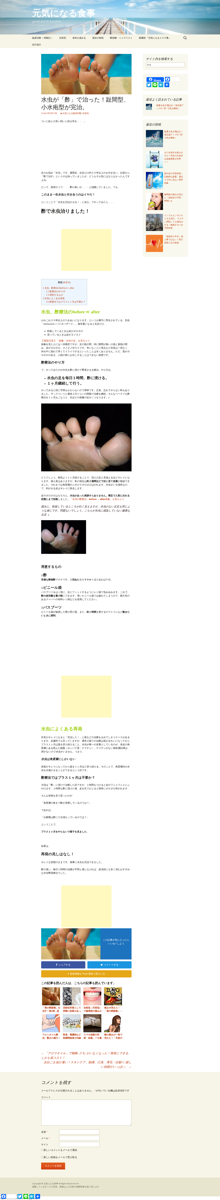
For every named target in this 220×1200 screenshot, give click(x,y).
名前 (44, 1131)
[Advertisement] (86, 147)
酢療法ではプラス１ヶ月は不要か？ (65, 301)
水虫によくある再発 (54, 298)
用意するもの (54, 294)
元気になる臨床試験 (72, 113)
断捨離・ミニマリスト (121, 37)
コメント (46, 1097)
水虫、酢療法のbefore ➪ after (58, 288)
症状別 (62, 37)
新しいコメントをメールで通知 (60, 1149)
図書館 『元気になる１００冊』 (155, 37)
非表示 (66, 282)
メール (45, 1138)
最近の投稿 (98, 37)
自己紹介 (36, 44)
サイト (44, 1144)
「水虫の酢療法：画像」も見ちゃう (97, 499)
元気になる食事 (51, 1183)
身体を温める (79, 37)
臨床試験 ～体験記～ (42, 37)
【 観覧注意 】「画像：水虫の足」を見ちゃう (65, 340)
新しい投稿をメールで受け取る (60, 1157)
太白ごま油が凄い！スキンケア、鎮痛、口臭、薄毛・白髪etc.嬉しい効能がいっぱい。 (88, 1064)
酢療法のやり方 (55, 291)
